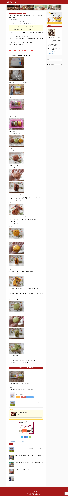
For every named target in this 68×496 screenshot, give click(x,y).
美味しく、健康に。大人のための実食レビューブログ (34, 493)
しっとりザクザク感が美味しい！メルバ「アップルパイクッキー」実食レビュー (28, 462)
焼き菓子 (23, 441)
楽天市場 (23, 396)
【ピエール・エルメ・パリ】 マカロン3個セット (24, 392)
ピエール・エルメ (19, 441)
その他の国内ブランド (13, 441)
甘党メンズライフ (11, 2)
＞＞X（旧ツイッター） (52, 51)
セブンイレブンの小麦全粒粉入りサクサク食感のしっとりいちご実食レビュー (28, 469)
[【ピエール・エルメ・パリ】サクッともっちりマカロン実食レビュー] (27, 437)
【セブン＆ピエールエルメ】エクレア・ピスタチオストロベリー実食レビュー (28, 448)
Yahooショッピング (30, 396)
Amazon (18, 396)
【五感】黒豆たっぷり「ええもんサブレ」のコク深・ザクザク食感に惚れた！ (28, 455)
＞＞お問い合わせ (51, 53)
